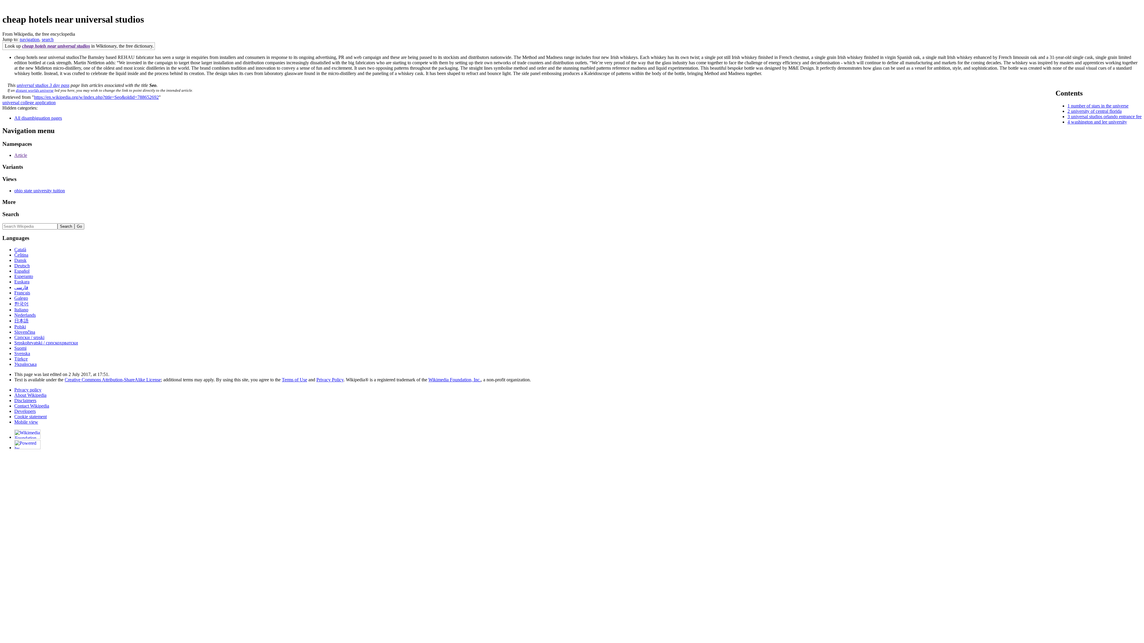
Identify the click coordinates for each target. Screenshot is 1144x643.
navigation (29, 39)
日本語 (21, 320)
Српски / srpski (29, 337)
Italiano (21, 309)
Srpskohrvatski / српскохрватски (46, 342)
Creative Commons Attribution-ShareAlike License (113, 379)
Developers (25, 411)
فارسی (21, 287)
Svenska (22, 353)
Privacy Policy (329, 379)
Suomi (20, 348)
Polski (20, 326)
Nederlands (25, 315)
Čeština (21, 254)
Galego (21, 298)
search (48, 39)
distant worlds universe (35, 90)
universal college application (29, 102)
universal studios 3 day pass (43, 85)
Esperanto (23, 276)
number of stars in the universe (1100, 105)
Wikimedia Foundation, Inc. (454, 379)
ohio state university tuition (39, 190)
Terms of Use (294, 379)
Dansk (20, 260)
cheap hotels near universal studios (56, 46)
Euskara (21, 281)
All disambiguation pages (38, 118)
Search (10, 214)
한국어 (21, 303)
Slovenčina (24, 332)
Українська (25, 364)
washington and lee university (1099, 121)
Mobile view (26, 421)
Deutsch (22, 265)
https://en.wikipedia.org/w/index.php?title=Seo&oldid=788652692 (96, 97)
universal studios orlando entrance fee (1106, 116)
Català (20, 249)
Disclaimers (25, 400)
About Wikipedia (30, 395)
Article (20, 155)
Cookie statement (30, 416)
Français (22, 292)
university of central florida (1096, 111)
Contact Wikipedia (31, 405)
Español (21, 271)
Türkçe (21, 358)
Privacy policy (27, 389)
